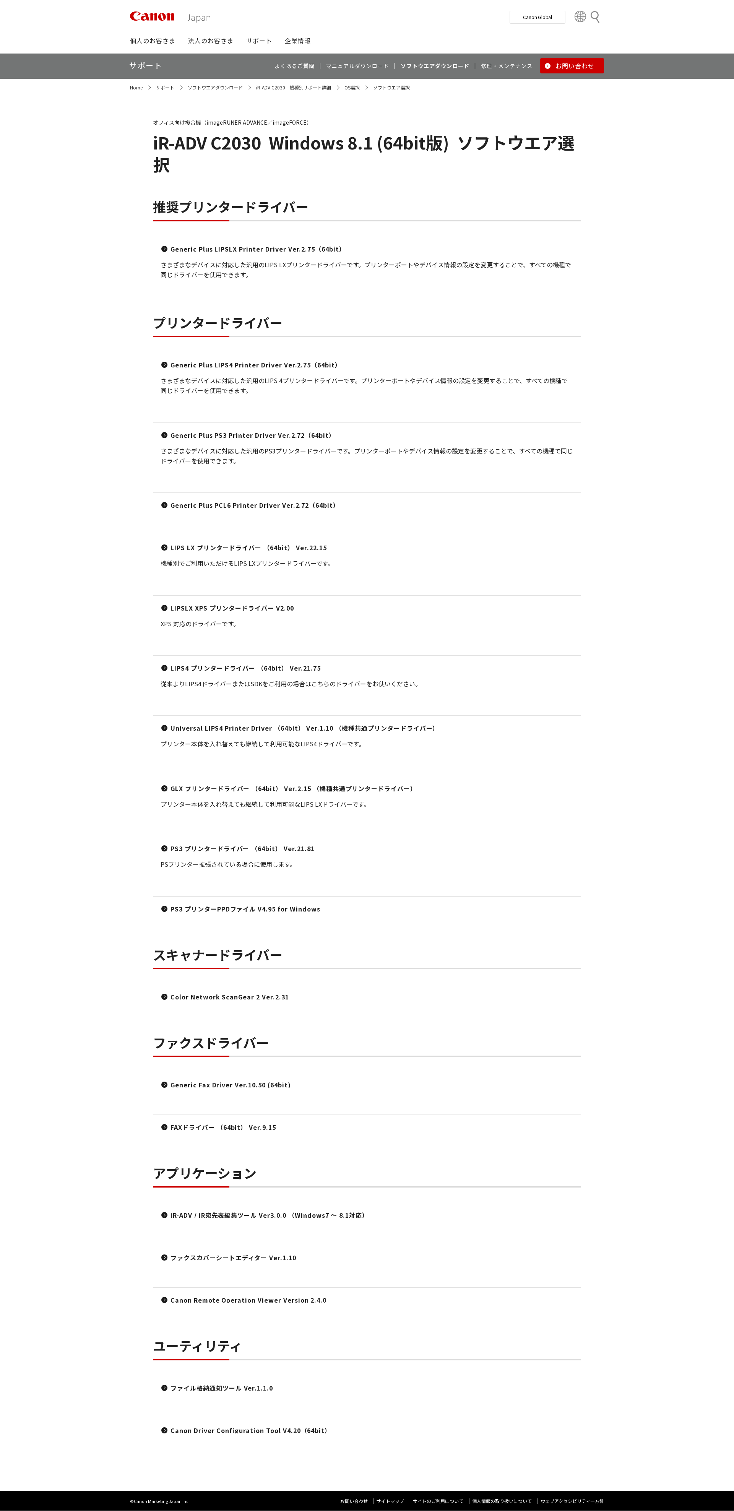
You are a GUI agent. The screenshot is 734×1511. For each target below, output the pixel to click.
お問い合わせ (354, 1501)
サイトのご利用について (438, 1501)
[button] (152, 40)
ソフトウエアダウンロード (215, 87)
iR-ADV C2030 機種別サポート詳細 (293, 87)
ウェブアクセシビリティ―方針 (572, 1501)
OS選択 (352, 87)
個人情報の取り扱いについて (502, 1501)
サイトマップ (390, 1501)
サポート (165, 87)
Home (136, 87)
